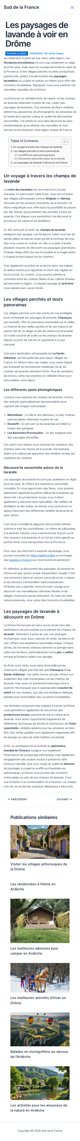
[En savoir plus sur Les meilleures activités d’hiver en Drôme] (39, 977)
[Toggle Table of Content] (63, 142)
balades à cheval (19, 560)
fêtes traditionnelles (43, 555)
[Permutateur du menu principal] (72, 7)
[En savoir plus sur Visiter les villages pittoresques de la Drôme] (39, 841)
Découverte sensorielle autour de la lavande (42, 158)
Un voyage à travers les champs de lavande (37, 146)
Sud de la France (21, 7)
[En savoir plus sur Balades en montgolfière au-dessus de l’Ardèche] (39, 1029)
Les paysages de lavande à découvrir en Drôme (40, 162)
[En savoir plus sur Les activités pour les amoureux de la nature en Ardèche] (39, 1083)
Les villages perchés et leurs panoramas (36, 150)
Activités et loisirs (17, 53)
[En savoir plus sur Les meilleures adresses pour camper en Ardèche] (39, 920)
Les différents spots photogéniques (36, 155)
